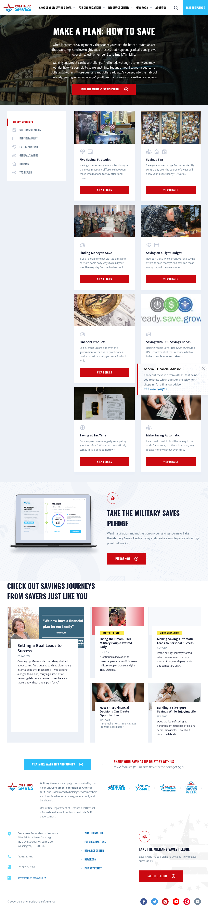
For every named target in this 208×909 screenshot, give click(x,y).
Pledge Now (122, 558)
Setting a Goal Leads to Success (39, 648)
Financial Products (92, 342)
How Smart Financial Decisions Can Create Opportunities (114, 711)
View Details (104, 190)
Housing (24, 164)
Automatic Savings (169, 633)
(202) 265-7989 (26, 867)
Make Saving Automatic (163, 435)
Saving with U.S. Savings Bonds (168, 342)
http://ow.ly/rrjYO (155, 389)
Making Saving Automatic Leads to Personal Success (175, 641)
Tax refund (26, 172)
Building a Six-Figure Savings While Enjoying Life (176, 709)
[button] (74, 7)
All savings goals (23, 122)
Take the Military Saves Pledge (100, 89)
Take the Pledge (195, 7)
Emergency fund (29, 147)
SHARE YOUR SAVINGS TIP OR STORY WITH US (144, 761)
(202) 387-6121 (26, 856)
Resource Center (118, 7)
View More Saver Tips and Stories (53, 764)
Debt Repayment (29, 138)
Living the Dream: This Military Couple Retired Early (116, 643)
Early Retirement (111, 633)
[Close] (203, 368)
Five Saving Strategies (95, 159)
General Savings (29, 155)
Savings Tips (155, 159)
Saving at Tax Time (93, 435)
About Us (161, 7)
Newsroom (142, 7)
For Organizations (90, 7)
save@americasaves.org (32, 878)
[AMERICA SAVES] (18, 7)
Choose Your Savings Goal (55, 7)
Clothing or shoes (30, 130)
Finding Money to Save (96, 253)
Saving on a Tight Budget (164, 253)
